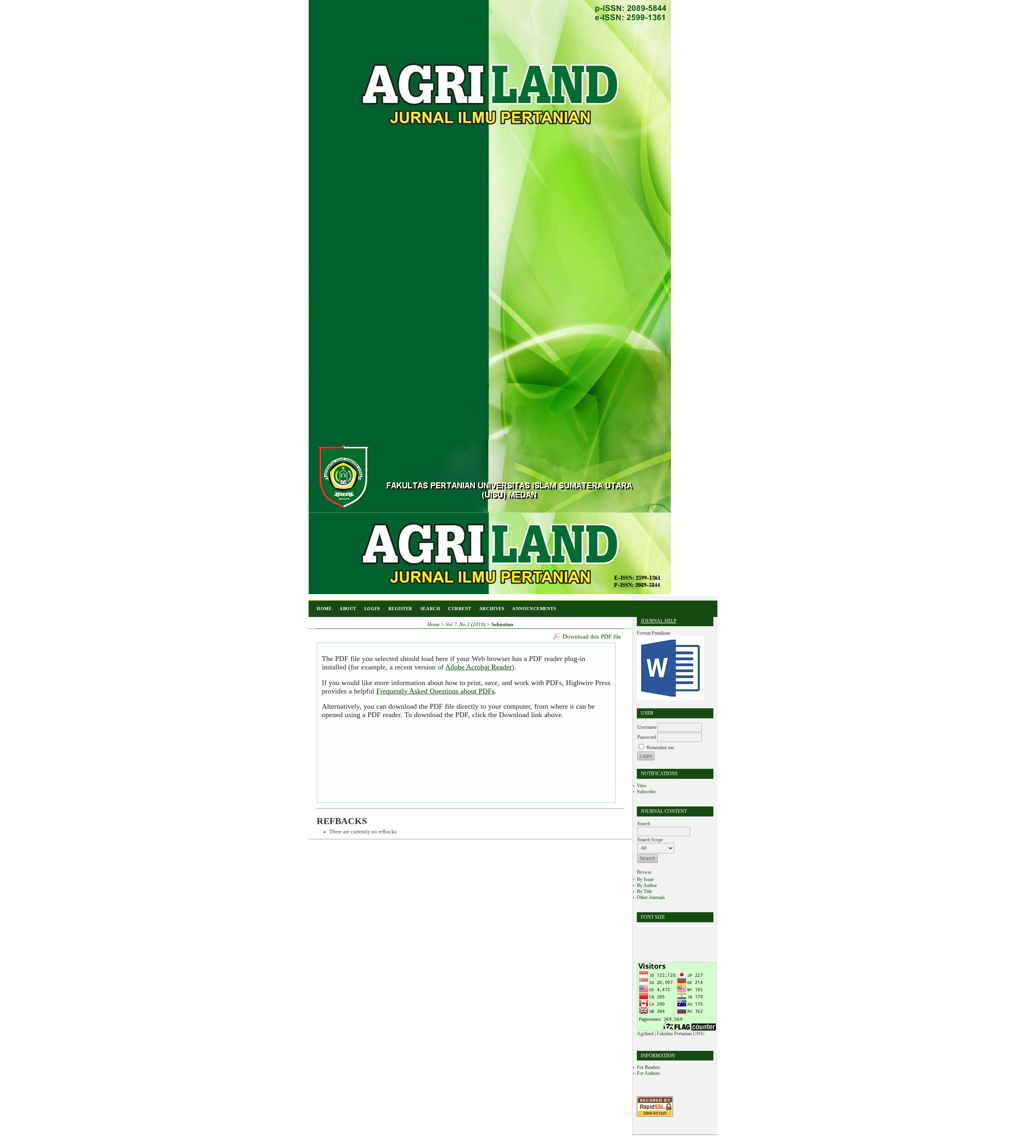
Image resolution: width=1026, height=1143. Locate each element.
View (642, 785)
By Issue (645, 879)
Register (400, 608)
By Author (647, 885)
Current (459, 608)
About (347, 608)
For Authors (648, 1073)
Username (646, 727)
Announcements (534, 608)
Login (372, 608)
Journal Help (659, 621)
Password (646, 737)
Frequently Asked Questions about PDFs (435, 691)
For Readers (648, 1067)
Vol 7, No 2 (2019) (465, 624)
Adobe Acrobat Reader (478, 667)
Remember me (660, 747)
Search (430, 608)
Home (324, 608)
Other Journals (651, 897)
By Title (644, 891)
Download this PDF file (592, 636)
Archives (491, 608)
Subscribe (646, 791)
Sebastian (502, 624)
